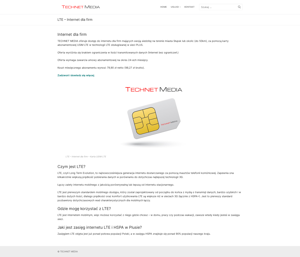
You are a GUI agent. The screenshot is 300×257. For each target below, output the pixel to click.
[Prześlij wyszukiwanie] (239, 7)
